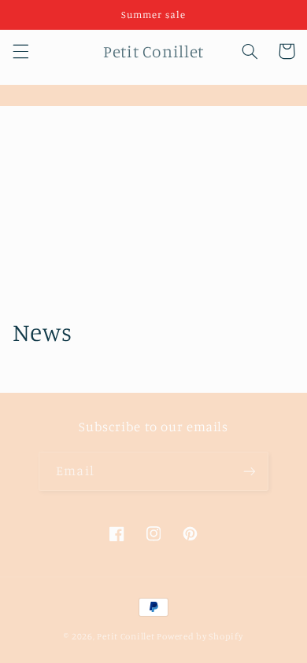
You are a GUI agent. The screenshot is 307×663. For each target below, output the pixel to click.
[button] (20, 51)
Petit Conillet (125, 636)
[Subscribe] (249, 471)
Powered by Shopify (199, 636)
